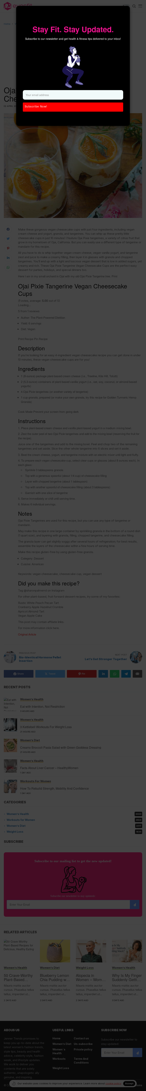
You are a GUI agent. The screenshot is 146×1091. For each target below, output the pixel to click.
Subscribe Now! (36, 106)
